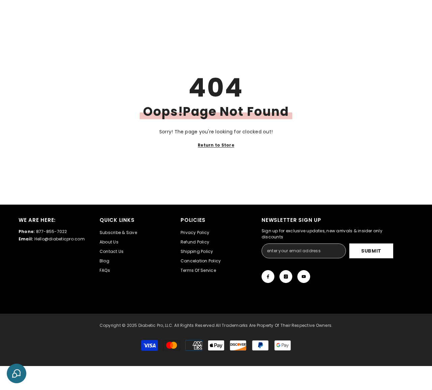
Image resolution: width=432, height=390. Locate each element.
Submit (371, 251)
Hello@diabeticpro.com (59, 239)
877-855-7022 (51, 231)
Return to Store (216, 145)
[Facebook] (268, 276)
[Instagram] (285, 276)
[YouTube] (303, 276)
